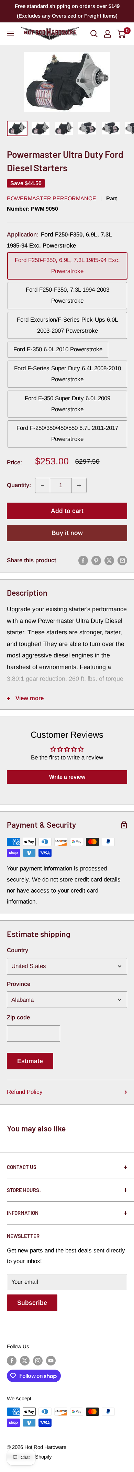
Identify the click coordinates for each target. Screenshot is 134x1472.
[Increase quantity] (79, 485)
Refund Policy (25, 1092)
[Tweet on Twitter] (109, 560)
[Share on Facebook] (83, 560)
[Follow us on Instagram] (38, 1360)
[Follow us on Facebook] (11, 1360)
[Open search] (94, 34)
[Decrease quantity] (42, 485)
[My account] (107, 34)
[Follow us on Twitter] (25, 1360)
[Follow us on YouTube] (51, 1360)
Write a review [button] (67, 777)
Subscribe (32, 1302)
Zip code (18, 1017)
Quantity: (19, 485)
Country (17, 950)
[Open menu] (10, 33)
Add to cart (67, 510)
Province (18, 984)
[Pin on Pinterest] (96, 560)
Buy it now (67, 533)
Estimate (30, 1061)
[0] (121, 34)
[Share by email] (122, 560)
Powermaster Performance (51, 198)
